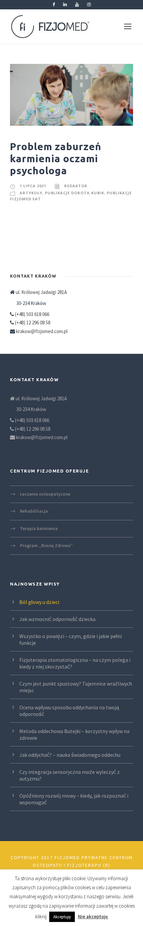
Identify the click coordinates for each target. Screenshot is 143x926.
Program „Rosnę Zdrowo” (46, 545)
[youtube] (77, 4)
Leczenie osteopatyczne (45, 494)
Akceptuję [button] (62, 917)
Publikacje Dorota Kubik (74, 192)
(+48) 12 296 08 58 (32, 322)
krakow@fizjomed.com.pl (42, 331)
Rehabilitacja (34, 511)
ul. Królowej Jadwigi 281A (41, 292)
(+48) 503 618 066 (32, 314)
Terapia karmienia (39, 528)
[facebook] (54, 4)
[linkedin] (65, 4)
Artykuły (31, 192)
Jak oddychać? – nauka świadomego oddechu (69, 754)
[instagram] (89, 4)
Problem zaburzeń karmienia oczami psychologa (55, 158)
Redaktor (75, 185)
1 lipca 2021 (33, 185)
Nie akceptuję (93, 916)
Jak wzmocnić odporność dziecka (57, 619)
